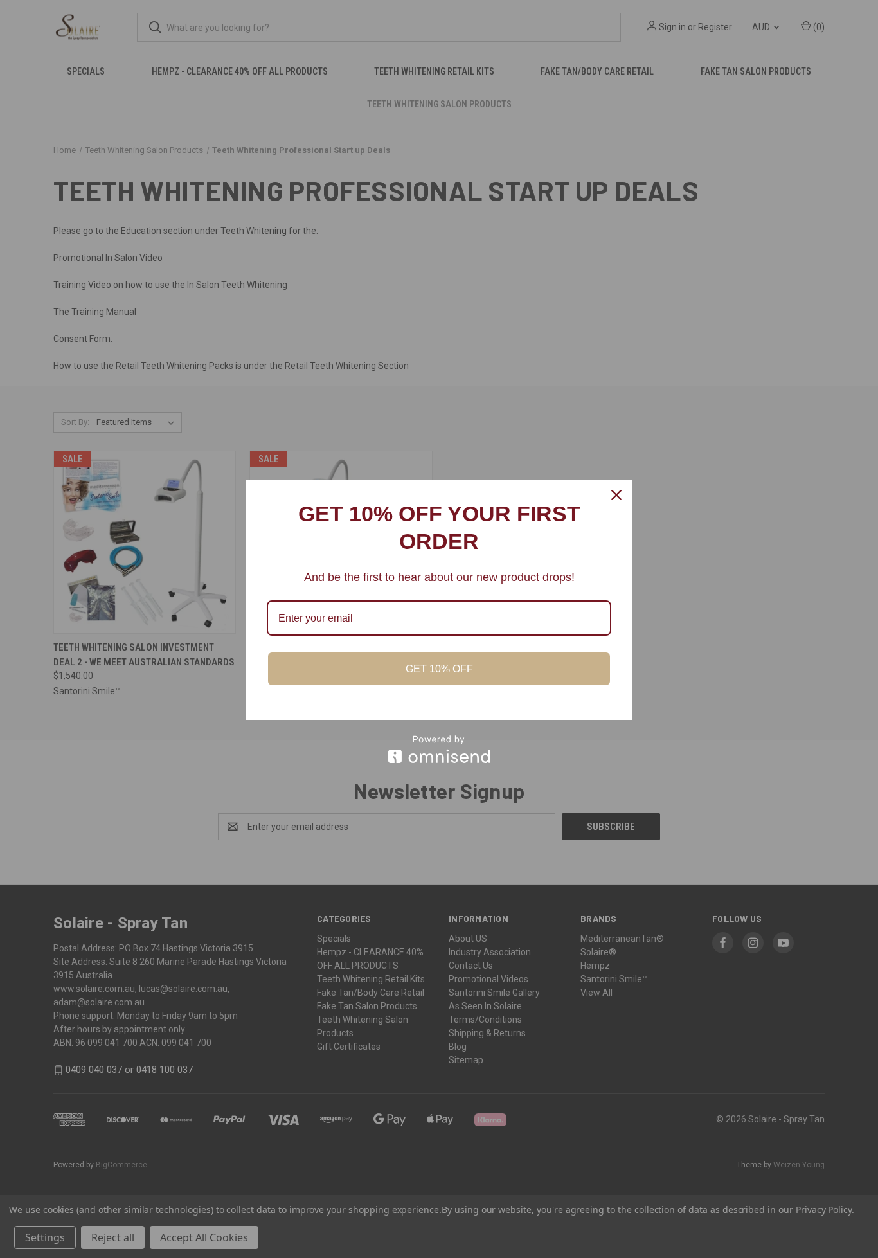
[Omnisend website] (439, 749)
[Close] (616, 495)
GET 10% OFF (439, 668)
